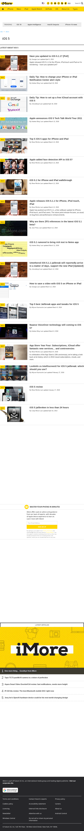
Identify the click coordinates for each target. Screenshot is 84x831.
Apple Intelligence (34, 24)
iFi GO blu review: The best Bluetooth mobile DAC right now (29, 691)
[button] (79, 3)
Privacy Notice (50, 532)
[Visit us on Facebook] (48, 3)
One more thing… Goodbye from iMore (21, 671)
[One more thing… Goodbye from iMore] (42, 650)
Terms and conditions (11, 799)
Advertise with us (35, 813)
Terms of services (48, 530)
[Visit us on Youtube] (55, 3)
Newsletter (7, 813)
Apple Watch (37, 9)
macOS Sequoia (53, 24)
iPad (26, 9)
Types (75, 9)
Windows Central (9, 818)
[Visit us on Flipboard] (65, 3)
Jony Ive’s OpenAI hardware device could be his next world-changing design (36, 698)
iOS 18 (19, 24)
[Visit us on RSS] (62, 3)
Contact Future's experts (38, 799)
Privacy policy (60, 799)
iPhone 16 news (71, 24)
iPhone (10, 9)
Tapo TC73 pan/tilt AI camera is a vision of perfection (26, 678)
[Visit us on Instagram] (58, 3)
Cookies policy (8, 804)
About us (58, 809)
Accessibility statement (37, 804)
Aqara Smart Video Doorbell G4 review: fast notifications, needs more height (36, 684)
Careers (58, 804)
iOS (56, 9)
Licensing (6, 809)
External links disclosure (38, 809)
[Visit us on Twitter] (51, 3)
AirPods (49, 9)
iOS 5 (7, 32)
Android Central (61, 813)
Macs (19, 9)
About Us (65, 9)
